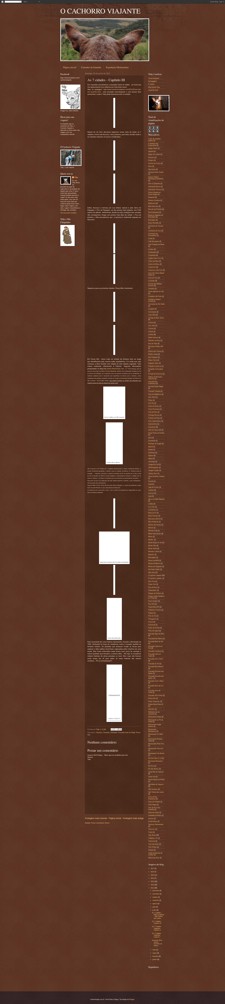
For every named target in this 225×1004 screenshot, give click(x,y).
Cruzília (150, 328)
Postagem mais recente (96, 818)
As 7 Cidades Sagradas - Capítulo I (156, 935)
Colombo (151, 288)
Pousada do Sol (153, 664)
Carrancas (151, 267)
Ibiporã (150, 447)
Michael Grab (152, 531)
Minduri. (151, 540)
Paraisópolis (152, 590)
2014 (152, 878)
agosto (155, 903)
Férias (150, 400)
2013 (152, 881)
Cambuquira (152, 252)
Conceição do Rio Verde (156, 304)
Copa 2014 (152, 315)
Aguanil (150, 151)
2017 (152, 868)
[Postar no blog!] (114, 729)
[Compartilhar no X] (116, 729)
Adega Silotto (152, 148)
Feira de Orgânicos (154, 394)
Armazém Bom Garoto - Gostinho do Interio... (157, 943)
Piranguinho (152, 619)
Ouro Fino (151, 581)
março (154, 953)
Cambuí (151, 249)
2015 (152, 875)
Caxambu (106, 732)
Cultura (150, 331)
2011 (152, 888)
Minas (150, 536)
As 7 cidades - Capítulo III (157, 922)
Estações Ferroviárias (155, 369)
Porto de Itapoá (153, 631)
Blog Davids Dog (154, 87)
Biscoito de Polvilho (155, 209)
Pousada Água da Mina (156, 634)
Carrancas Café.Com (155, 270)
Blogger (131, 999)
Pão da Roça (152, 587)
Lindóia (150, 504)
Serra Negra (152, 805)
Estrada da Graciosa (155, 374)
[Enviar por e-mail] (112, 729)
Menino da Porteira (154, 525)
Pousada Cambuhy (154, 651)
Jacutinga (151, 461)
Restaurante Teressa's (155, 748)
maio (154, 950)
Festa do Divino (153, 406)
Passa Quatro (153, 601)
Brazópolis (151, 220)
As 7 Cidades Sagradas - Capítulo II (156, 928)
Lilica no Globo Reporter (156, 499)
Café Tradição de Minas (156, 244)
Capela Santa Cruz (154, 258)
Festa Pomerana (153, 409)
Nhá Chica (151, 572)
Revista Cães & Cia (155, 758)
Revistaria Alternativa (155, 761)
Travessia (151, 841)
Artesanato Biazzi (154, 186)
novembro (156, 894)
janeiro (154, 959)
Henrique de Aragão (154, 444)
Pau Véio (151, 604)
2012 (152, 885)
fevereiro (155, 956)
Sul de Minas (152, 821)
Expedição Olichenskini (117, 67)
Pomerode (151, 625)
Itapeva (150, 455)
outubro (155, 897)
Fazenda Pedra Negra (155, 386)
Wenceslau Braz (153, 858)
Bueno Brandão (153, 223)
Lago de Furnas (153, 487)
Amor (150, 166)
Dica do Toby (152, 343)
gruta (150, 438)
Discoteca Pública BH (155, 346)
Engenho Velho (153, 363)
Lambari (151, 490)
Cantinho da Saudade (91, 67)
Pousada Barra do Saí (155, 641)
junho (154, 910)
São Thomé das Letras (156, 792)
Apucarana (152, 169)
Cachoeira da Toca (154, 231)
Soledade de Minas (154, 815)
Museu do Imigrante (155, 566)
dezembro (156, 890)
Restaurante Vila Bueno (156, 753)
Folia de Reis (152, 412)
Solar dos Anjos (153, 812)
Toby (76, 177)
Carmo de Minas (153, 264)
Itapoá (150, 458)
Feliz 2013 (151, 397)
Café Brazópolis (153, 241)
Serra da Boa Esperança (152, 798)
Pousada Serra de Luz (155, 686)
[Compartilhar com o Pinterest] (121, 729)
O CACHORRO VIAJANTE (100, 10)
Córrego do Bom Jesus (156, 318)
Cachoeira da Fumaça (155, 226)
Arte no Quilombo (154, 183)
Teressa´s (151, 829)
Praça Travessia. (154, 701)
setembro (155, 900)
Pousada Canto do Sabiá (126, 732)
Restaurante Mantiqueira (152, 730)
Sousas (150, 818)
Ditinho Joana (153, 354)
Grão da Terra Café (154, 430)
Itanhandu (114, 732)
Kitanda (150, 481)
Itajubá (150, 449)
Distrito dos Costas (154, 351)
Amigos (150, 160)
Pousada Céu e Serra (155, 659)
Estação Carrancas (154, 366)
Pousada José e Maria (155, 681)
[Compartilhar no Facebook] (118, 729)
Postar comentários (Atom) (100, 823)
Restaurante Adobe (154, 717)
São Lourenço (153, 789)
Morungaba (152, 557)
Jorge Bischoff (153, 90)
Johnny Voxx (152, 473)
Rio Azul (151, 766)
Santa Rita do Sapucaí (156, 772)
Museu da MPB (153, 560)
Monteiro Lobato (153, 551)
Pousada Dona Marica (155, 666)
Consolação (152, 312)
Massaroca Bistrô (154, 519)
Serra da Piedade (154, 802)
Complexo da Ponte (155, 296)
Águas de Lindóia (154, 154)
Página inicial (69, 67)
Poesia (150, 622)
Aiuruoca (99, 732)
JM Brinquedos (153, 467)
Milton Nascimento (154, 534)
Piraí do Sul (152, 616)
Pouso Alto (152, 698)
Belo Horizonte (153, 206)
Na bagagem (152, 81)
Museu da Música (154, 563)
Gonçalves (152, 427)
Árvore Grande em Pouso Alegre (154, 193)
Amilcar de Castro (154, 163)
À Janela (151, 84)
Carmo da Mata (153, 261)
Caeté (150, 238)
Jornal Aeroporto (153, 78)
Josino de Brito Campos (156, 476)
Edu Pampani (152, 357)
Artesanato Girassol (155, 189)
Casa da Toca (153, 278)
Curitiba (150, 334)
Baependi (151, 197)
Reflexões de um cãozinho (154, 713)
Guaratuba (151, 441)
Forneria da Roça (154, 418)
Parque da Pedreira (154, 593)
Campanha (152, 255)
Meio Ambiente (153, 522)
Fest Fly (151, 403)
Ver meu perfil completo (68, 213)
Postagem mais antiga (133, 818)
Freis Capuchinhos (154, 421)
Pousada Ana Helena (155, 638)
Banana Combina (154, 200)
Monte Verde (152, 548)
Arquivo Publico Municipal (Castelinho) (155, 178)
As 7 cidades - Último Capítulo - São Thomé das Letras (158, 915)
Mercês (150, 528)
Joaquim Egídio (153, 470)
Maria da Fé (152, 513)
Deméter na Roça (154, 340)
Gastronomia (152, 424)
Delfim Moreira (153, 337)
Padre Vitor (152, 584)
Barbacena (152, 203)
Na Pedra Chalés (154, 569)
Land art (151, 493)
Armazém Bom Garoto (155, 172)
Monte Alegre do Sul (155, 542)
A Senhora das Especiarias (153, 144)
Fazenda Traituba (154, 391)
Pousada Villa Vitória (155, 695)
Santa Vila (151, 777)
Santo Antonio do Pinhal (156, 779)
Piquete (150, 613)
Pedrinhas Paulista (154, 610)
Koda (150, 484)
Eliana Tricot (152, 360)
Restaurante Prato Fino (156, 744)
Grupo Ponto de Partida (156, 433)
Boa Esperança (153, 212)
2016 (152, 872)
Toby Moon (152, 835)
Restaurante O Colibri (155, 734)
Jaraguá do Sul (153, 464)
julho (154, 907)
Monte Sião (152, 545)
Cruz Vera (151, 325)
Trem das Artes (153, 844)
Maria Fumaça (153, 516)
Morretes (151, 554)
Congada (151, 309)
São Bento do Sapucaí (156, 784)
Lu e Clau (151, 507)
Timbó (150, 832)
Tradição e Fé (153, 838)
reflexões (151, 709)
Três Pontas (152, 847)
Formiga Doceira (153, 415)
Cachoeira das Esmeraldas (153, 234)
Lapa (150, 496)
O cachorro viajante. (155, 578)
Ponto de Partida (154, 628)
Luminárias (152, 510)
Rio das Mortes (153, 769)
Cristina (150, 322)
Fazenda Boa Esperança (152, 382)
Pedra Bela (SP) (153, 607)
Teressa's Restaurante (155, 824)
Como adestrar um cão (156, 291)
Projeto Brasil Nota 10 (155, 704)
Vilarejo (150, 850)
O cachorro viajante (154, 575)
